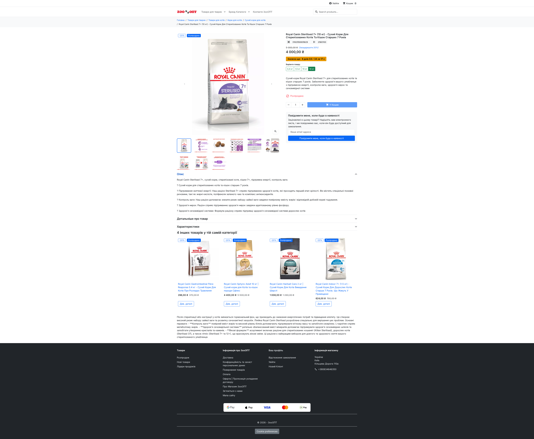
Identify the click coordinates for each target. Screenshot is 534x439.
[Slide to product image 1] (184, 145)
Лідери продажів (186, 366)
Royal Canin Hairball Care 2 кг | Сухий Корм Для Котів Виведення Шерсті (288, 287)
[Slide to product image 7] (184, 163)
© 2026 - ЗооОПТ (267, 422)
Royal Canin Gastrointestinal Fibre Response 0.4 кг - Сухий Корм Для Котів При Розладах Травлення (197, 287)
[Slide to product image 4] (237, 145)
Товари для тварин (211, 11)
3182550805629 (300, 42)
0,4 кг (290, 69)
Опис (180, 174)
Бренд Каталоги (237, 11)
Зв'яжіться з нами (232, 391)
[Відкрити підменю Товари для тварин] (225, 11)
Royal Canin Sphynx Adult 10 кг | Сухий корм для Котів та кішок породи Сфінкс (241, 287)
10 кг (304, 69)
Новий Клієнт (276, 366)
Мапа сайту (229, 395)
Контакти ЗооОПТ (262, 11)
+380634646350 (327, 369)
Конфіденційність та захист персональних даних (237, 364)
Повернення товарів (234, 369)
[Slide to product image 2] (202, 145)
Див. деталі (186, 303)
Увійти (272, 362)
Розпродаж (183, 357)
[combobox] (335, 12)
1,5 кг (297, 69)
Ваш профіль (276, 350)
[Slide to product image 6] (272, 145)
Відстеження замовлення (282, 357)
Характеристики (188, 226)
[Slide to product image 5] (254, 145)
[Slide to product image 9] (219, 163)
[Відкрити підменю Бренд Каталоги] (249, 11)
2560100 (322, 42)
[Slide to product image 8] (202, 163)
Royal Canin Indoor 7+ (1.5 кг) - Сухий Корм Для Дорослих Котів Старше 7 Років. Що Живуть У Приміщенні (334, 289)
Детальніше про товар (192, 218)
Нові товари (183, 362)
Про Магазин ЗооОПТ (235, 386)
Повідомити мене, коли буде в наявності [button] (321, 138)
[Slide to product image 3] (219, 145)
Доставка (228, 357)
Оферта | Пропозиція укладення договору (240, 380)
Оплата (226, 374)
